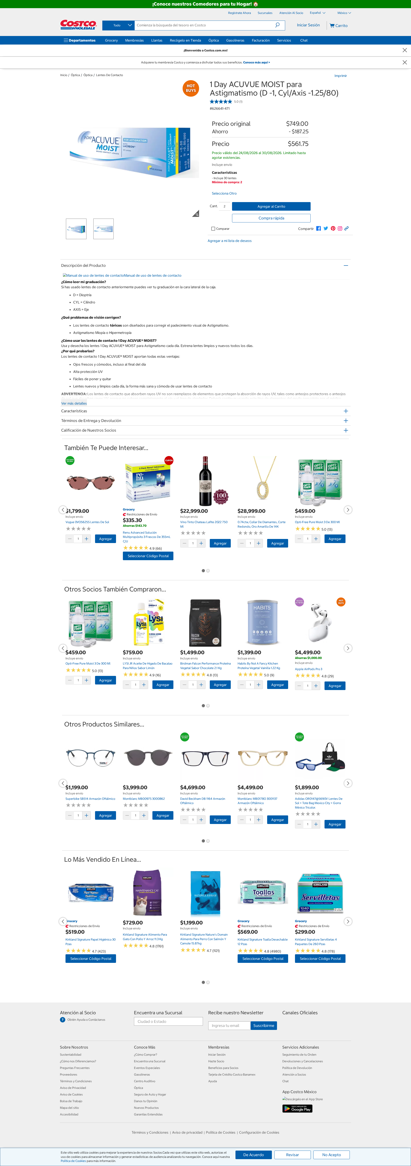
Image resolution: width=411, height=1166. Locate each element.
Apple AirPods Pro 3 (308, 669)
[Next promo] (348, 510)
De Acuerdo (253, 1154)
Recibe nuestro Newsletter (236, 1013)
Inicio (63, 75)
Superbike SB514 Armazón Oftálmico (90, 799)
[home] (78, 24)
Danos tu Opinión (145, 1101)
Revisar (292, 1154)
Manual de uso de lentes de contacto (153, 275)
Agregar (105, 539)
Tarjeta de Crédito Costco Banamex (231, 1074)
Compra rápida (271, 218)
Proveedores (68, 1074)
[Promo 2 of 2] (208, 571)
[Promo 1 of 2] (203, 571)
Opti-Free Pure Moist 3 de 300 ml (317, 522)
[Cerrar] (405, 50)
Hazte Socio (216, 1061)
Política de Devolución (297, 1068)
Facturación (261, 40)
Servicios (284, 40)
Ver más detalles (74, 403)
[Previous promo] (63, 510)
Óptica (213, 40)
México (342, 13)
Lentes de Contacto (109, 75)
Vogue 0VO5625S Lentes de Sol (87, 522)
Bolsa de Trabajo (71, 1101)
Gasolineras (235, 40)
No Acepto (331, 1154)
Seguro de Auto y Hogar (150, 1094)
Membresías (134, 40)
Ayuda (212, 1081)
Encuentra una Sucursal (158, 1013)
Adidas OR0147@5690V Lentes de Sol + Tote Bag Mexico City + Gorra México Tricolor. (318, 803)
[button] (280, 25)
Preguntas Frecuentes (75, 1068)
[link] (318, 228)
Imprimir (341, 76)
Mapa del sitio (69, 1108)
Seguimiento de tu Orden (299, 1054)
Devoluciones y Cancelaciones (302, 1061)
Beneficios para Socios (223, 1068)
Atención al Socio (78, 1013)
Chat (304, 40)
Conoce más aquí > (256, 62)
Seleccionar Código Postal (148, 556)
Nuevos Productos (146, 1108)
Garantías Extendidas (148, 1114)
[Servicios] (292, 40)
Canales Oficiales (300, 1013)
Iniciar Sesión (308, 25)
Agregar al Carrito (271, 206)
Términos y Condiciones (76, 1081)
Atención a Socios (294, 1074)
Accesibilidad (69, 1114)
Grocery (111, 40)
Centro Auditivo (144, 1081)
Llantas (156, 40)
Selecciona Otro (224, 193)
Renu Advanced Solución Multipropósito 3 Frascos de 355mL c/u (147, 537)
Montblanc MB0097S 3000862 (144, 799)
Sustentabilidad (70, 1054)
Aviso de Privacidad (73, 1088)
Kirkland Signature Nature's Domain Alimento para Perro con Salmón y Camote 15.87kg (204, 939)
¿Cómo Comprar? (145, 1054)
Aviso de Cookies (71, 1094)
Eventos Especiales (147, 1068)
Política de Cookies (73, 1161)
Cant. (214, 206)
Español (316, 13)
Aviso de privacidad (187, 1132)
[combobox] (118, 25)
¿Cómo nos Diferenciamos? (78, 1061)
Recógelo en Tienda (185, 40)
